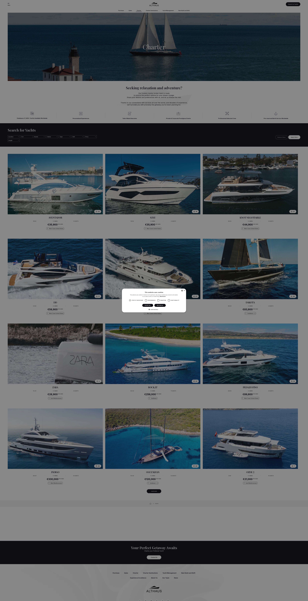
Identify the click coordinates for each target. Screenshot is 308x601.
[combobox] (182, 290)
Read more (163, 296)
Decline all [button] (160, 305)
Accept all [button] (148, 305)
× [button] (184, 290)
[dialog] (154, 300)
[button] (154, 309)
